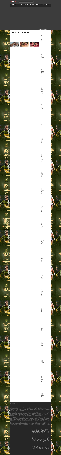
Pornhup (42, 276)
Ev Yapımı (33, 433)
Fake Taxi (42, 138)
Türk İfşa (42, 347)
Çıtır (41, 106)
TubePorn (42, 343)
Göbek (41, 162)
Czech (41, 109)
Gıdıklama (42, 160)
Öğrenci (41, 257)
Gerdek (41, 155)
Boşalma (42, 90)
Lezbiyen (25, 4)
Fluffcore (42, 145)
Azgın (41, 73)
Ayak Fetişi (42, 70)
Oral (41, 264)
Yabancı (41, 380)
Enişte (41, 124)
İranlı (41, 192)
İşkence (41, 195)
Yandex (41, 382)
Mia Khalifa (42, 244)
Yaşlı (41, 383)
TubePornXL (47, 4)
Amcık (41, 55)
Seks (41, 298)
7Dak (41, 40)
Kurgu (41, 228)
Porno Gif (42, 279)
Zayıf (41, 396)
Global (41, 161)
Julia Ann (38, 453)
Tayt (41, 330)
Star (41, 325)
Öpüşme (42, 263)
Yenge (48, 446)
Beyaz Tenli (42, 86)
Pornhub (42, 275)
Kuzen (41, 229)
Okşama (42, 259)
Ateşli (41, 69)
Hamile (41, 171)
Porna (41, 274)
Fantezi (41, 140)
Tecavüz (42, 332)
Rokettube (42, 290)
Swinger (42, 328)
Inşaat (41, 191)
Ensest (41, 125)
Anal (15, 4)
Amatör (21, 4)
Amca (41, 54)
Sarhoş (41, 295)
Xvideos (42, 377)
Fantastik (42, 139)
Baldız (41, 77)
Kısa (41, 210)
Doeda (48, 431)
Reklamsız (33, 440)
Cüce (41, 107)
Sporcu (38, 441)
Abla (41, 42)
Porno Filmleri (48, 406)
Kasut (41, 207)
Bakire (41, 76)
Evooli (41, 137)
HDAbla (41, 178)
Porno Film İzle (12, 416)
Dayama (41, 110)
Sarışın (41, 296)
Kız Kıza (41, 211)
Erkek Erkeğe (42, 127)
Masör (41, 239)
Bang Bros (47, 438)
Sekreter (42, 297)
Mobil (45, 432)
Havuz (41, 175)
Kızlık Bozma (42, 213)
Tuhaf (41, 344)
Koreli (41, 222)
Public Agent (44, 446)
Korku (41, 223)
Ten (43, 439)
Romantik (42, 291)
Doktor (48, 445)
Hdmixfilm (42, 179)
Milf (27, 4)
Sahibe (41, 293)
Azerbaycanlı (42, 72)
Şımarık (41, 314)
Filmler (41, 142)
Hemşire (37, 448)
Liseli (43, 430)
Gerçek (41, 154)
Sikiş (41, 4)
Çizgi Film (42, 104)
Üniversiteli (42, 361)
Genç (13, 4)
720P (41, 39)
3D (42, 448)
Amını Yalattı (42, 57)
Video (48, 449)
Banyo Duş (33, 437)
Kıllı (48, 448)
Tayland (41, 329)
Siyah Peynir (42, 313)
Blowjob (42, 89)
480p (41, 35)
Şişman (41, 311)
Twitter (36, 438)
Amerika (42, 56)
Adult (41, 43)
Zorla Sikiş (42, 399)
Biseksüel (42, 87)
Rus (41, 292)
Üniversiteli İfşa (42, 362)
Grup (48, 430)
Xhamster (42, 375)
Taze (41, 331)
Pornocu (42, 281)
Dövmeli (42, 120)
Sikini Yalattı (42, 307)
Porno (41, 277)
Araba (32, 449)
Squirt (41, 441)
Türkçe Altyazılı (37, 4)
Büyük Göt (42, 93)
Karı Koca (42, 206)
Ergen (41, 126)
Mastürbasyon (42, 240)
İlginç (41, 189)
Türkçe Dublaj (42, 349)
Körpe (41, 224)
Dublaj (41, 121)
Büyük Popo (45, 448)
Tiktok (48, 441)
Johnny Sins (41, 453)
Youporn (42, 393)
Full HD (36, 433)
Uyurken (40, 447)
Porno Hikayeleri (43, 280)
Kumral (41, 227)
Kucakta (42, 226)
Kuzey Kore (42, 230)
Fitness (41, 143)
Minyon (41, 246)
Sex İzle (33, 4)
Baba (41, 74)
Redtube (44, 437)
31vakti (33, 439)
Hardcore (42, 173)
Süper (41, 326)
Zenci (41, 397)
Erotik (41, 128)
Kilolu (41, 208)
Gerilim (41, 156)
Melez (41, 243)
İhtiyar (41, 188)
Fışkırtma (42, 144)
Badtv (41, 75)
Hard (41, 172)
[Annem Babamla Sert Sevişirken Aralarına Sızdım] (14, 44)
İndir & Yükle (42, 190)
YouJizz (41, 392)
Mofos (48, 439)
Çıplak (41, 105)
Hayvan (41, 176)
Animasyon (42, 59)
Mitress (41, 247)
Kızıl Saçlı (42, 212)
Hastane (42, 174)
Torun (41, 341)
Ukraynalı (42, 360)
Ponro (41, 273)
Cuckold (42, 108)
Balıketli (37, 446)
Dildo (34, 446)
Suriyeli (41, 327)
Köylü (41, 225)
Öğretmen (42, 258)
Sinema (41, 310)
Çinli (41, 103)
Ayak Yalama (42, 71)
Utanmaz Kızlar (42, 364)
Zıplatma (42, 398)
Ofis (41, 256)
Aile (39, 432)
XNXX (41, 376)
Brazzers (42, 91)
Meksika (42, 242)
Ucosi (41, 359)
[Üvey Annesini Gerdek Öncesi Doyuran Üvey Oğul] (34, 44)
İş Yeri (41, 193)
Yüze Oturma (42, 395)
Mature (41, 241)
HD (10, 4)
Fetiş (41, 141)
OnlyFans (42, 262)
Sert (34, 429)
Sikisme (41, 309)
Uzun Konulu (42, 429)
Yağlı (41, 381)
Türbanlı (42, 345)
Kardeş (41, 205)
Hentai (37, 447)
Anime (41, 60)
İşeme (41, 194)
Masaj (36, 439)
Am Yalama (42, 52)
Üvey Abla (42, 366)
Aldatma (42, 438)
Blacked (42, 88)
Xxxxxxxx (42, 379)
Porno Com (42, 278)
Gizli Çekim (42, 159)
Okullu (41, 260)
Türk (43, 4)
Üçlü (41, 358)
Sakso (41, 294)
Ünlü (41, 363)
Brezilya (41, 92)
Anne (30, 4)
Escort (37, 437)
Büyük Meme (42, 94)
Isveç (41, 196)
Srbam (41, 324)
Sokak (41, 315)
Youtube (42, 394)
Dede (41, 111)
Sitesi (41, 312)
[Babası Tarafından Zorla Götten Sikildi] (24, 44)
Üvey (41, 365)
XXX (41, 378)
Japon (42, 445)
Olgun (18, 4)
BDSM (45, 447)
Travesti (41, 342)
